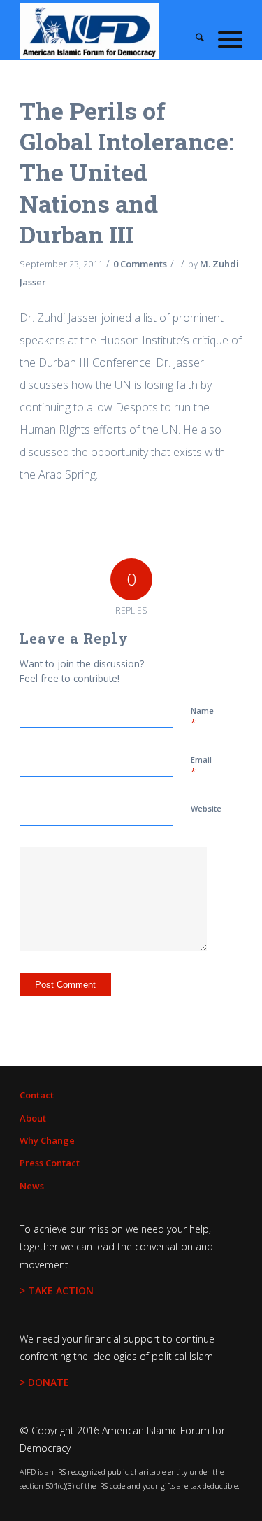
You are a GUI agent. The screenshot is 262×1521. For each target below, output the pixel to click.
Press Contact (50, 1162)
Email (201, 766)
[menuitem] (193, 38)
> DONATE (44, 1382)
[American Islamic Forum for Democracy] (109, 31)
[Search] (193, 38)
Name (202, 717)
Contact (37, 1095)
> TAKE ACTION (57, 1290)
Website (206, 808)
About (33, 1118)
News (32, 1186)
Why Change (47, 1140)
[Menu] (223, 38)
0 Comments (140, 263)
